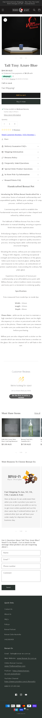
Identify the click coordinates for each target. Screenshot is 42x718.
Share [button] (6, 139)
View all (37, 413)
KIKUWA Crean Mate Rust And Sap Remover (10, 440)
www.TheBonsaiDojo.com (14, 666)
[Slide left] (16, 58)
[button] (2, 10)
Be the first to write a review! (21, 396)
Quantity (4, 119)
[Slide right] (25, 58)
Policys (7, 624)
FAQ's (6, 619)
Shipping (12, 79)
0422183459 (9, 639)
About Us (7, 614)
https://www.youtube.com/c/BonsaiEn (19, 681)
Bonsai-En (23, 713)
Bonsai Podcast (10, 629)
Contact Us (8, 609)
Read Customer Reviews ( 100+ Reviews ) (19, 135)
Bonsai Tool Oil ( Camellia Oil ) (27, 440)
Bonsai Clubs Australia (12, 634)
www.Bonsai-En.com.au (26, 658)
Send (8, 587)
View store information (12, 115)
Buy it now (21, 102)
